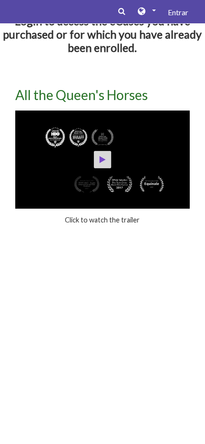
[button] (146, 12)
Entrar (178, 12)
